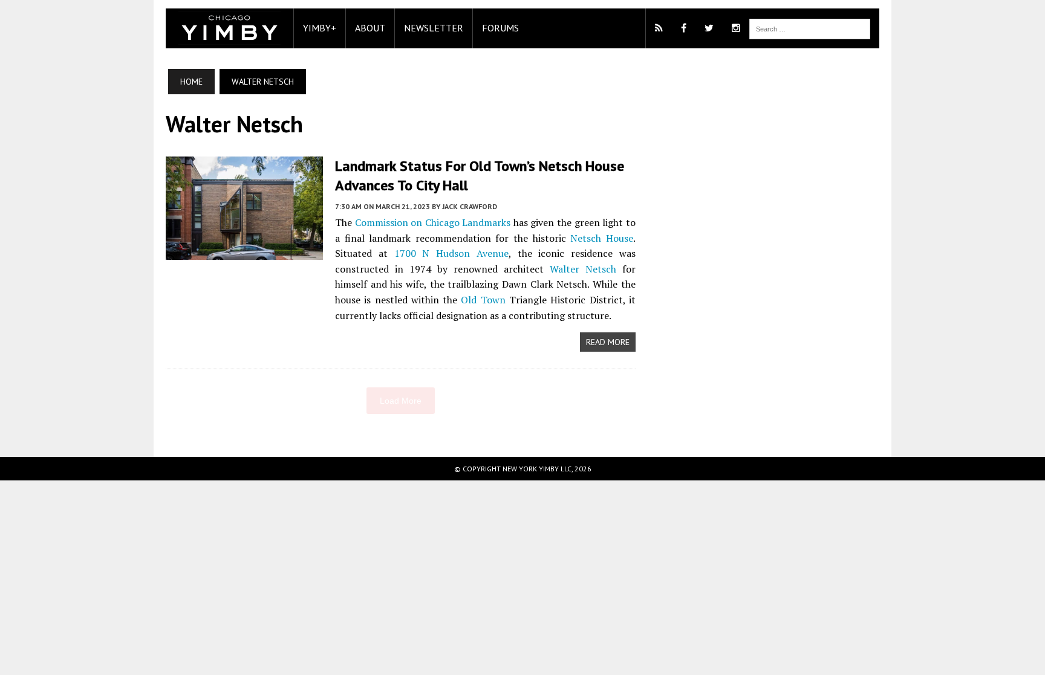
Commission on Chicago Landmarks (433, 222)
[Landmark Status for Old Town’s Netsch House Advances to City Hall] (244, 252)
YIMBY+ (319, 28)
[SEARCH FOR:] (809, 28)
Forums (500, 28)
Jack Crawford (469, 206)
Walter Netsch (583, 269)
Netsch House (601, 238)
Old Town (483, 299)
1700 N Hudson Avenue (451, 253)
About (370, 28)
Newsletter (433, 28)
